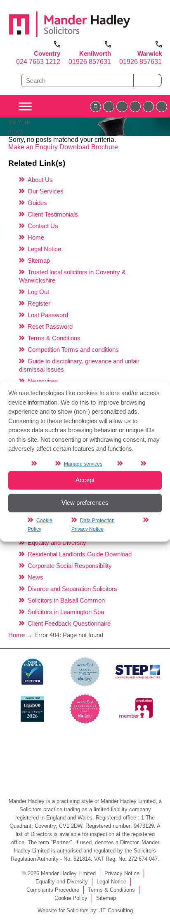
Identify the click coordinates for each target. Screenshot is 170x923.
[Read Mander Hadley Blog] (108, 106)
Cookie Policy (70, 898)
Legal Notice (44, 248)
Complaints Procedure (52, 890)
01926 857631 (89, 61)
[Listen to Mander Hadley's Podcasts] (161, 106)
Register (39, 303)
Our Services (46, 191)
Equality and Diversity (57, 542)
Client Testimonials (53, 214)
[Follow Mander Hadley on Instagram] (135, 106)
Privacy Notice (121, 873)
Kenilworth (95, 53)
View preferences (85, 502)
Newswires (43, 380)
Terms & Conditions (54, 337)
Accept (85, 479)
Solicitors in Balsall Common (66, 600)
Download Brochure (88, 147)
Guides (37, 202)
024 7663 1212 (38, 61)
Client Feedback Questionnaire (69, 623)
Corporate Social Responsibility (70, 565)
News (35, 577)
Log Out (38, 291)
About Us (40, 179)
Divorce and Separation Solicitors (72, 588)
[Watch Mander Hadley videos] (148, 106)
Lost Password (48, 314)
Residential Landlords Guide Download (80, 554)
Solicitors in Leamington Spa (66, 611)
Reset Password (50, 326)
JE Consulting (116, 910)
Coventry (47, 53)
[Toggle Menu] (25, 107)
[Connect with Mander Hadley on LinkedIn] (122, 106)
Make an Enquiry (33, 147)
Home (36, 237)
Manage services (83, 464)
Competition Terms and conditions (73, 349)
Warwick (149, 53)
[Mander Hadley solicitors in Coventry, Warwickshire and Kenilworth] (69, 37)
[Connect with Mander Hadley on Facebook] (95, 106)
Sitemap (39, 260)
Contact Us (43, 225)
